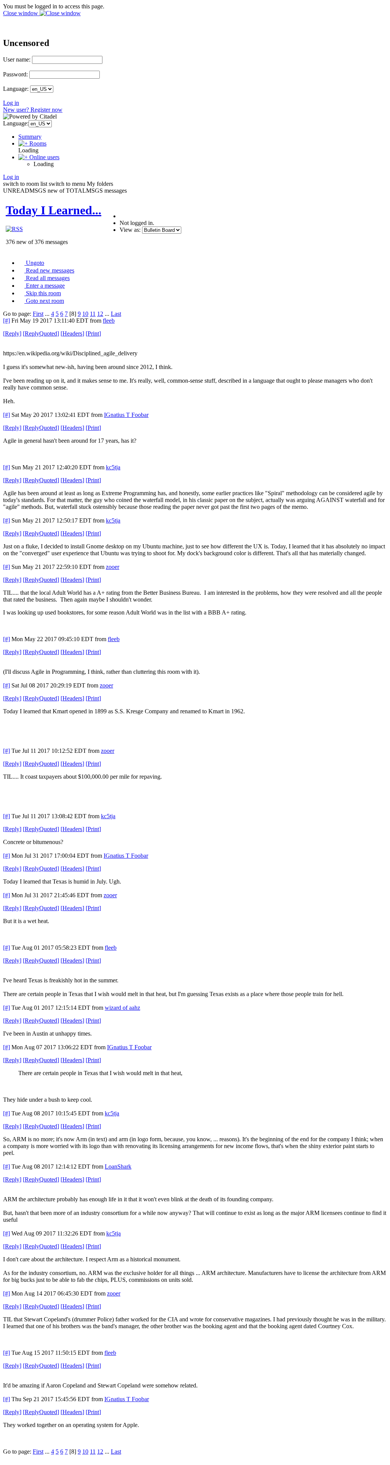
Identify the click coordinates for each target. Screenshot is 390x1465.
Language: (16, 89)
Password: (15, 74)
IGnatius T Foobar (126, 415)
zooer (112, 567)
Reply (12, 333)
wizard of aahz (122, 1007)
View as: (130, 229)
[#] (6, 320)
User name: (16, 59)
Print (93, 333)
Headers (72, 333)
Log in (11, 103)
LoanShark (118, 1166)
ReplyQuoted (41, 333)
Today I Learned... (53, 210)
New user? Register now (32, 109)
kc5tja (113, 467)
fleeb (109, 320)
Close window (21, 13)
